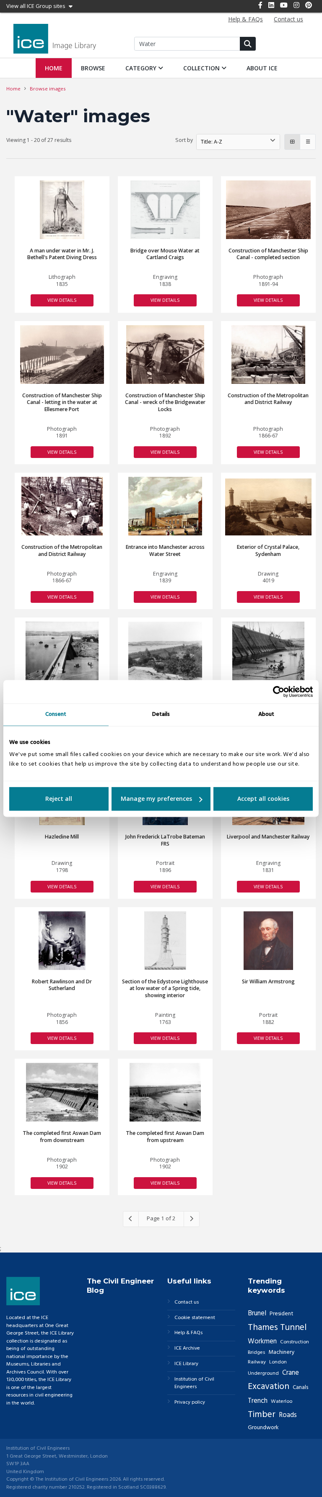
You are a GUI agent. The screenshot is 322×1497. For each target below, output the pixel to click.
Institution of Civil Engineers (194, 1383)
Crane (290, 1373)
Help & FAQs (188, 1333)
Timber (261, 1414)
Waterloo (281, 1401)
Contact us (186, 1303)
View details (61, 300)
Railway (257, 1362)
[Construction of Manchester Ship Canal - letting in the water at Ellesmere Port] (62, 354)
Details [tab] (161, 714)
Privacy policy (189, 1403)
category (141, 68)
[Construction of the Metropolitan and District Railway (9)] (268, 354)
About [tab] (266, 714)
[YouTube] (284, 5)
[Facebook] (260, 5)
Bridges (256, 1352)
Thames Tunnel (277, 1327)
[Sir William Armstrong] (268, 940)
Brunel (257, 1313)
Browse (93, 68)
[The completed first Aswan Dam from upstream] (165, 1092)
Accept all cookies (263, 799)
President (281, 1314)
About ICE (262, 68)
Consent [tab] (55, 714)
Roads (288, 1415)
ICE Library (186, 1364)
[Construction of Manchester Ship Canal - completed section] (268, 209)
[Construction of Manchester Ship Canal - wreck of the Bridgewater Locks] (165, 354)
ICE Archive (187, 1349)
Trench (257, 1401)
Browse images (48, 88)
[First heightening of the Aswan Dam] (268, 651)
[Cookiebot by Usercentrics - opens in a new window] (276, 691)
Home (53, 68)
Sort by (184, 140)
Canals (300, 1387)
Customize (161, 799)
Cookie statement (194, 1318)
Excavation (268, 1386)
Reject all (58, 799)
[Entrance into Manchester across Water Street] (165, 506)
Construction (294, 1342)
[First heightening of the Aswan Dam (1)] (165, 651)
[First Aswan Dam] (62, 651)
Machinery (281, 1352)
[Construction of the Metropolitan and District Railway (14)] (61, 506)
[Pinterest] (308, 5)
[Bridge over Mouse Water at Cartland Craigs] (165, 209)
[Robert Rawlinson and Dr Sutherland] (62, 940)
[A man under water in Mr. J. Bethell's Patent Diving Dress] (62, 209)
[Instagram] (296, 5)
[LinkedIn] (271, 5)
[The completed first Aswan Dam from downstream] (62, 1092)
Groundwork (263, 1428)
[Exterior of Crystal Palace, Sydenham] (268, 506)
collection (202, 68)
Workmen (262, 1341)
